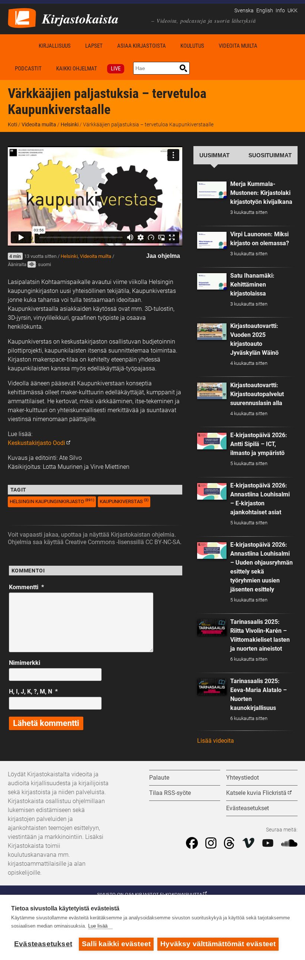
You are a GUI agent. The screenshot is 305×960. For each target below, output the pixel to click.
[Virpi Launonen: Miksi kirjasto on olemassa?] (212, 240)
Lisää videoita (215, 740)
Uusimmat (214, 155)
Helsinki (69, 124)
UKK (293, 10)
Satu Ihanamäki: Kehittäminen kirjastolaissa (252, 284)
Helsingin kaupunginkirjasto (52, 501)
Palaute (159, 777)
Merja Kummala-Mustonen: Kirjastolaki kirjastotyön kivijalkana (261, 192)
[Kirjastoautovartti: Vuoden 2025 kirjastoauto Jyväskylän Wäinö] (212, 331)
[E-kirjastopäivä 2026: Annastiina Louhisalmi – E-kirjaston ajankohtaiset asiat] (212, 491)
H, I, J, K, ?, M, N (33, 691)
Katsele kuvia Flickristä (256, 792)
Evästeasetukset (43, 944)
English (264, 10)
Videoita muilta (238, 45)
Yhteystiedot (242, 777)
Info (280, 10)
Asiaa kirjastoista (141, 45)
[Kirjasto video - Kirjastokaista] (22, 17)
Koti (20, 45)
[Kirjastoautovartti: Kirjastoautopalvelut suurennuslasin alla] (212, 390)
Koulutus (192, 45)
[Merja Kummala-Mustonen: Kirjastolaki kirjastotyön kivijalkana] (212, 189)
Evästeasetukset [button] (247, 808)
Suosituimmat (270, 155)
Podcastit (28, 68)
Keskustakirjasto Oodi (36, 442)
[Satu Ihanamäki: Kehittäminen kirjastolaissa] (212, 281)
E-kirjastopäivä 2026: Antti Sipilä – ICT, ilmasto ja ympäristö (258, 444)
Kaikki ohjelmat (76, 68)
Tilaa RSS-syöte (170, 792)
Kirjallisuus (55, 45)
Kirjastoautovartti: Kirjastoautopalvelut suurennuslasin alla (257, 394)
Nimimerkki (24, 662)
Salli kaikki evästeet (116, 944)
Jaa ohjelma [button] (163, 256)
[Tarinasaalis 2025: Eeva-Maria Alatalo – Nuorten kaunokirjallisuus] (212, 687)
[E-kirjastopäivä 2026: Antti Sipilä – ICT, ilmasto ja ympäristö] (212, 441)
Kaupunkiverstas (124, 501)
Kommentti (26, 587)
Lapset (94, 45)
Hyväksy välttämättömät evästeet (218, 944)
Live (116, 68)
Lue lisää (97, 926)
